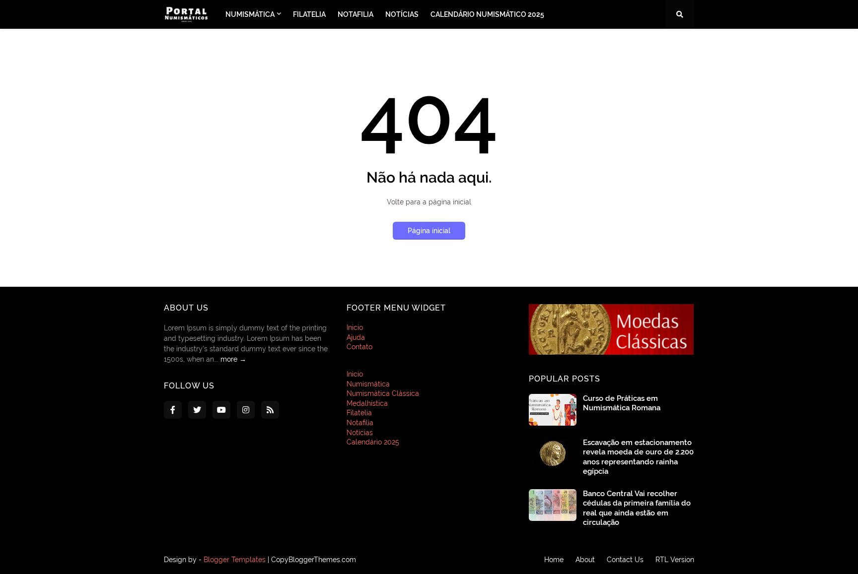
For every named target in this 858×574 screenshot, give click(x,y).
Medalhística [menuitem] (367, 403)
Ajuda (356, 337)
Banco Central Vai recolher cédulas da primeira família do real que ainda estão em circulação (637, 508)
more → (233, 359)
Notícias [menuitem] (402, 14)
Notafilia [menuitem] (355, 14)
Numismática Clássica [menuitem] (383, 393)
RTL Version (674, 560)
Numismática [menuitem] (250, 14)
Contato (359, 347)
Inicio (355, 327)
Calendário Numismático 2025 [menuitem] (487, 14)
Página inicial (429, 231)
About (585, 560)
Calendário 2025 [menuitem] (373, 442)
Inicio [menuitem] (355, 374)
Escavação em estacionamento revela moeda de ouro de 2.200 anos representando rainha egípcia (638, 457)
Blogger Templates (235, 560)
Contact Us (625, 560)
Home (554, 560)
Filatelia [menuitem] (309, 14)
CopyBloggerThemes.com (313, 560)
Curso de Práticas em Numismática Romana (621, 403)
